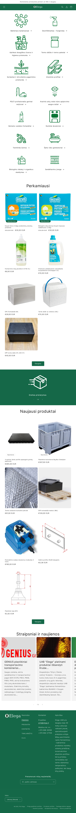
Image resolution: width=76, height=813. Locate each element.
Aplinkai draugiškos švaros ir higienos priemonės (21, 53)
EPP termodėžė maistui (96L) (48, 510)
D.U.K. (24, 738)
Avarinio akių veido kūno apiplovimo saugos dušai (54, 103)
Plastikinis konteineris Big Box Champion (52, 459)
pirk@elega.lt (43, 723)
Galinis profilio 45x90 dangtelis (48, 560)
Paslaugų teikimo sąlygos (63, 806)
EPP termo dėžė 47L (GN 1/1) (14, 353)
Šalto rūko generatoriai (53, 148)
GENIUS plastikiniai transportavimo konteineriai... (15, 664)
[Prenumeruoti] (53, 782)
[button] (4, 7)
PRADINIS (25, 720)
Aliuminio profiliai (53, 77)
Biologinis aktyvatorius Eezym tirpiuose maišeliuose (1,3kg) (51, 226)
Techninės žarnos (20, 148)
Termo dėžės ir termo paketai (53, 52)
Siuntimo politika (38, 808)
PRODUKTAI (26, 724)
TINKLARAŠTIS (27, 733)
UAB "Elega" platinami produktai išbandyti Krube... (52, 664)
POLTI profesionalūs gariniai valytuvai (21, 103)
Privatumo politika (49, 806)
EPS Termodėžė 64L (11, 311)
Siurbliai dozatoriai (53, 126)
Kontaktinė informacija (51, 808)
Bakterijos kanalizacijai (20, 31)
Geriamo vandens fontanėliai (19, 126)
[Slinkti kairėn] (33, 399)
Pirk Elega (22, 806)
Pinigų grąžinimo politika (34, 806)
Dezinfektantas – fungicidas (53, 31)
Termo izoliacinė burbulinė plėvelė (16, 510)
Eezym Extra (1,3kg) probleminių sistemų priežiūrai (18, 226)
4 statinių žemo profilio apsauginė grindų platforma (19, 460)
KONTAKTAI (26, 729)
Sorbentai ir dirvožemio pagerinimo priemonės (21, 78)
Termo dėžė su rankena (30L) (48, 311)
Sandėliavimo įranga (53, 169)
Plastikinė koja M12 (11, 611)
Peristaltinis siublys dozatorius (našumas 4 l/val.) (19, 560)
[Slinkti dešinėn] (42, 399)
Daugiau (38, 363)
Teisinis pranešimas (65, 808)
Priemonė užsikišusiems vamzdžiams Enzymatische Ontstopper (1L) (50, 269)
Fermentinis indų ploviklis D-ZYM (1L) (17, 269)
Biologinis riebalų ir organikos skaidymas (21, 170)
